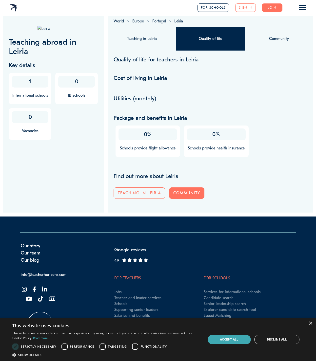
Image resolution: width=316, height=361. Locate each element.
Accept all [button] (229, 339)
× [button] (310, 323)
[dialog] (158, 339)
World (119, 21)
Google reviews (130, 250)
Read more (40, 338)
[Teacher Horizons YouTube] (28, 299)
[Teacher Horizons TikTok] (40, 299)
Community (186, 193)
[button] (106, 354)
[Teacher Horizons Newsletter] (51, 299)
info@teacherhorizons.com (43, 274)
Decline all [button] (277, 339)
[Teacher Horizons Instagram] (24, 289)
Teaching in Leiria (139, 193)
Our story (30, 246)
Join (272, 7)
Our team (30, 253)
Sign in (246, 7)
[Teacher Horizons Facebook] (34, 289)
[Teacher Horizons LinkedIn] (44, 289)
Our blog (30, 260)
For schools (213, 7)
